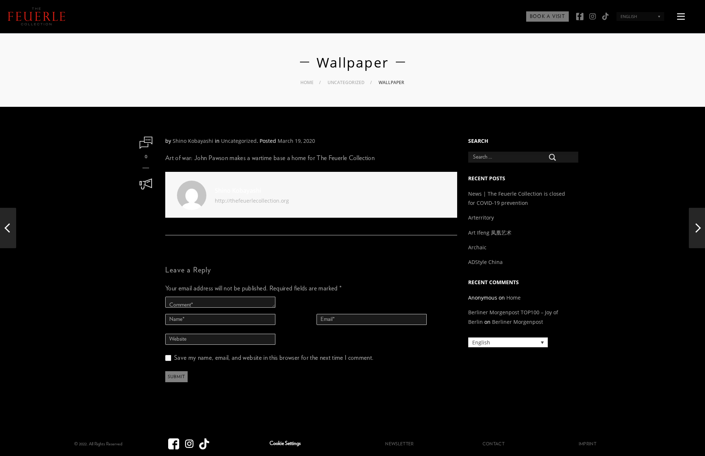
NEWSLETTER (399, 444)
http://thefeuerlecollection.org (252, 200)
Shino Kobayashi (193, 140)
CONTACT (493, 444)
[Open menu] (680, 15)
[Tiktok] (605, 16)
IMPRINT (587, 444)
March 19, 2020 (296, 140)
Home (307, 82)
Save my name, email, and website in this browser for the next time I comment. (274, 358)
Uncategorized (346, 82)
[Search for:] (517, 157)
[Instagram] (592, 16)
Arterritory (481, 217)
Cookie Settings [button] (285, 443)
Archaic (477, 247)
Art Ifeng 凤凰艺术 (490, 232)
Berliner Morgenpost (517, 321)
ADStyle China (485, 261)
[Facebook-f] (579, 16)
